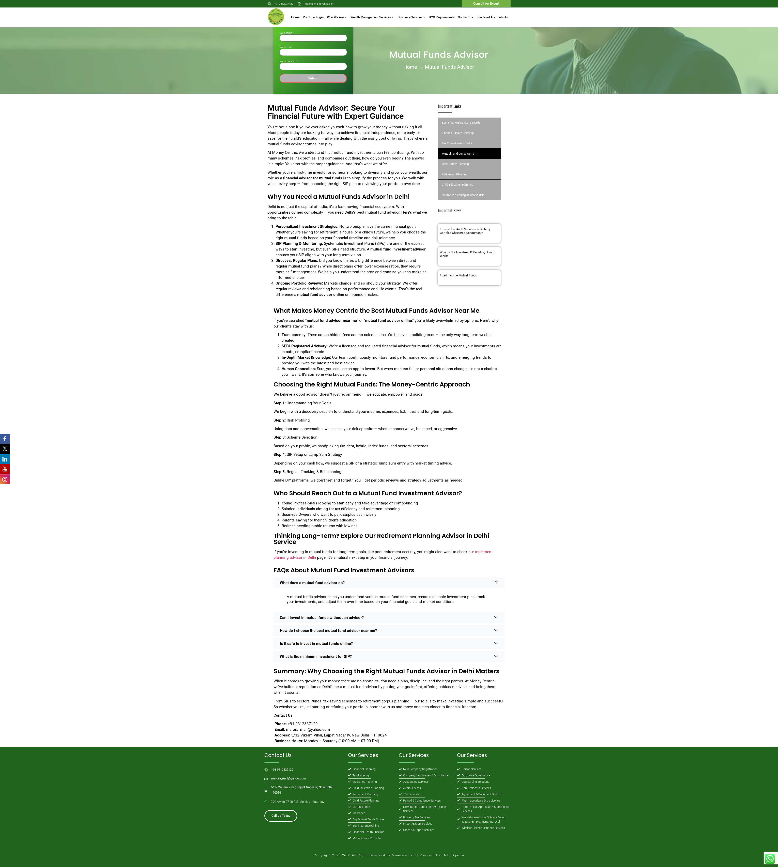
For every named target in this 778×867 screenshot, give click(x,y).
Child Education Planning (457, 184)
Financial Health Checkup (458, 133)
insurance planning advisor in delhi (463, 195)
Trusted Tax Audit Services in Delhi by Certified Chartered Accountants (465, 231)
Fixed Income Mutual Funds (458, 275)
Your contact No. (289, 61)
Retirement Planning (454, 174)
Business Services (410, 17)
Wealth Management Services (371, 17)
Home (295, 17)
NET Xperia (453, 855)
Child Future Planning (455, 164)
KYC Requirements (441, 17)
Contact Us (465, 17)
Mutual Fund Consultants (458, 153)
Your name (286, 32)
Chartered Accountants (492, 17)
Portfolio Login (313, 17)
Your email (286, 47)
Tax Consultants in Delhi (457, 143)
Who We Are (335, 17)
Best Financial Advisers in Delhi (461, 122)
